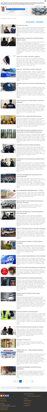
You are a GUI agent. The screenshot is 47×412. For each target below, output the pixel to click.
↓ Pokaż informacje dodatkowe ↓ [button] (24, 387)
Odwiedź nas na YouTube (4, 396)
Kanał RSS (1, 396)
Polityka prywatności (3, 409)
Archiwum (14, 18)
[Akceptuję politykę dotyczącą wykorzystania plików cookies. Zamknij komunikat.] (45, 1)
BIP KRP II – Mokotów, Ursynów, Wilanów (34, 396)
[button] (45, 7)
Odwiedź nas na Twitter (10, 396)
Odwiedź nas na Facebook (6, 396)
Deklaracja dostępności (27, 400)
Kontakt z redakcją (3, 400)
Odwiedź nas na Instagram (8, 396)
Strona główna (3, 18)
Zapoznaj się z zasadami (4, 407)
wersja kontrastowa (27, 405)
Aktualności (9, 18)
